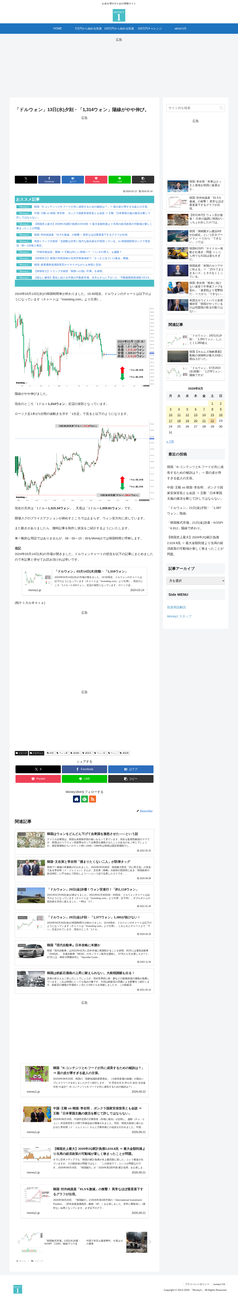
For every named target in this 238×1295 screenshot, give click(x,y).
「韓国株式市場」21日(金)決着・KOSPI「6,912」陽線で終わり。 (195, 525)
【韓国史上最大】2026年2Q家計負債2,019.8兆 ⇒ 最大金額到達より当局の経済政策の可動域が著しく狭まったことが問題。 (195, 546)
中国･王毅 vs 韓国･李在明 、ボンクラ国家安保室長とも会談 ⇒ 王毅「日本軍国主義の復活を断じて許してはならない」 (195, 493)
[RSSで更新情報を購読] (92, 799)
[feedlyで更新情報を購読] (84, 799)
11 (179, 415)
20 (195, 420)
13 (195, 415)
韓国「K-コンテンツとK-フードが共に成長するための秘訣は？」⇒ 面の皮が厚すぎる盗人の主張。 (195, 472)
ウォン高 (63, 753)
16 (220, 415)
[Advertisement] (119, 66)
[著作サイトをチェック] (76, 799)
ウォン (114, 753)
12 (187, 415)
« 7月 (170, 441)
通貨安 (88, 753)
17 (170, 420)
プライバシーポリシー (197, 1284)
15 (212, 415)
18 (179, 420)
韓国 (51, 753)
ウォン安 (101, 753)
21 (204, 420)
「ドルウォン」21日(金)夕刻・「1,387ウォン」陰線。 (194, 510)
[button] (143, 180)
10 (170, 415)
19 (187, 420)
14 (204, 415)
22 (212, 420)
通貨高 (125, 753)
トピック (23, 753)
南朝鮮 (76, 753)
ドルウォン (38, 753)
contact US (219, 1284)
